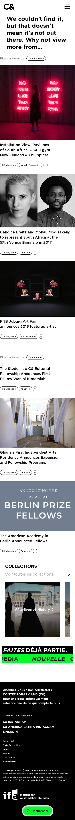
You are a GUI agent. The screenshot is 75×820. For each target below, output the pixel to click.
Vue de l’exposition (30, 165)
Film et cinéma (28, 336)
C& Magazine (9, 165)
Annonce (25, 252)
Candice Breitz (36, 58)
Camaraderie (35, 357)
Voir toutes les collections (29, 574)
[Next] (67, 574)
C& (8, 6)
